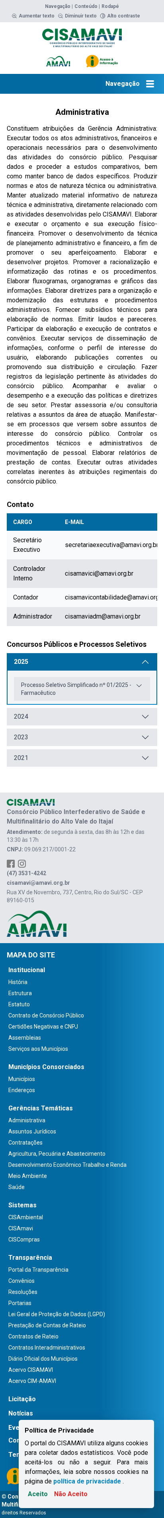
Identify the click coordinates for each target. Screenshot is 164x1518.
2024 (21, 716)
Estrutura (20, 993)
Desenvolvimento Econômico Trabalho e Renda (67, 1165)
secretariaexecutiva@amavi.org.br (111, 545)
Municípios (21, 1079)
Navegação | (59, 6)
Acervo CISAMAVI (30, 1370)
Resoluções (22, 1292)
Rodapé (110, 6)
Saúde (16, 1187)
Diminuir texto (81, 16)
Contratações (25, 1142)
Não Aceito (71, 1494)
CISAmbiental (25, 1217)
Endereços (21, 1090)
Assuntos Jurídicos (32, 1131)
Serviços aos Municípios (38, 1049)
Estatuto (19, 1004)
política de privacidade (87, 1481)
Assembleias (24, 1038)
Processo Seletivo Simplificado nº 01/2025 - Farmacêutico (76, 689)
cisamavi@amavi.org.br (38, 883)
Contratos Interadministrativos (46, 1347)
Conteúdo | (87, 6)
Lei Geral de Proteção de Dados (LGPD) (56, 1314)
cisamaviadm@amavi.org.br (103, 616)
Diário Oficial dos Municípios (43, 1359)
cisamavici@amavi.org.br (99, 573)
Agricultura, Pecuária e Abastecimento (56, 1154)
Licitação (22, 1399)
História (17, 982)
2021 (21, 758)
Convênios (21, 1281)
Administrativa (26, 1120)
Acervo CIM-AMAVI (32, 1381)
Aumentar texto (37, 16)
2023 (21, 737)
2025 (21, 661)
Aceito (38, 1494)
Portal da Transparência (38, 1270)
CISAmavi (20, 1228)
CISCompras (24, 1239)
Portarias (19, 1303)
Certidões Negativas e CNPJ (43, 1026)
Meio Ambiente (27, 1176)
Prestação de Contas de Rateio (47, 1325)
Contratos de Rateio (33, 1336)
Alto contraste (123, 16)
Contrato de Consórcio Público (46, 1015)
